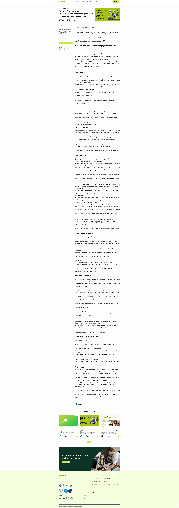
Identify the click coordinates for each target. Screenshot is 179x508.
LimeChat (104, 41)
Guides (115, 481)
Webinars (115, 483)
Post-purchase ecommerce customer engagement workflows (65, 32)
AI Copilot (105, 483)
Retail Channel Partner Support (107, 487)
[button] (78, 1)
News (85, 495)
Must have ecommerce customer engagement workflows (64, 28)
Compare (86, 1)
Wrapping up (61, 33)
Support (85, 476)
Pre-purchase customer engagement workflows (65, 30)
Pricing (83, 1)
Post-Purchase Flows (95, 484)
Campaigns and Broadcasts (96, 478)
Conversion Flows (95, 476)
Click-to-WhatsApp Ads (96, 486)
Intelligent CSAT (106, 481)
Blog (114, 479)
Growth (85, 478)
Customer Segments (95, 479)
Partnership (86, 497)
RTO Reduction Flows (95, 483)
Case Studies (116, 478)
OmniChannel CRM (107, 478)
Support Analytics (107, 484)
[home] (62, 1)
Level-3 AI (105, 479)
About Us (85, 498)
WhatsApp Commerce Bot (96, 481)
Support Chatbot (106, 476)
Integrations (116, 484)
